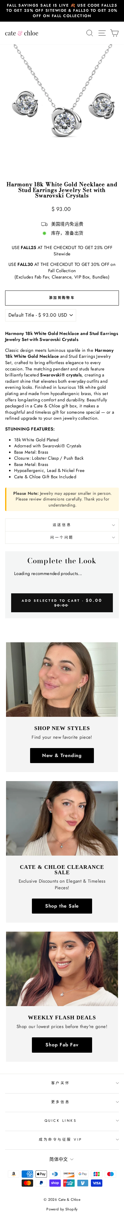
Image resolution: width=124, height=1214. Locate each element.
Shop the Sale (62, 905)
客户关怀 (60, 1082)
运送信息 (62, 524)
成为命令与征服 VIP (60, 1139)
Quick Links (61, 1120)
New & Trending (62, 755)
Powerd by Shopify (61, 1209)
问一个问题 (62, 537)
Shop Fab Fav (62, 1044)
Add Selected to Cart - (62, 602)
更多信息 (60, 1101)
